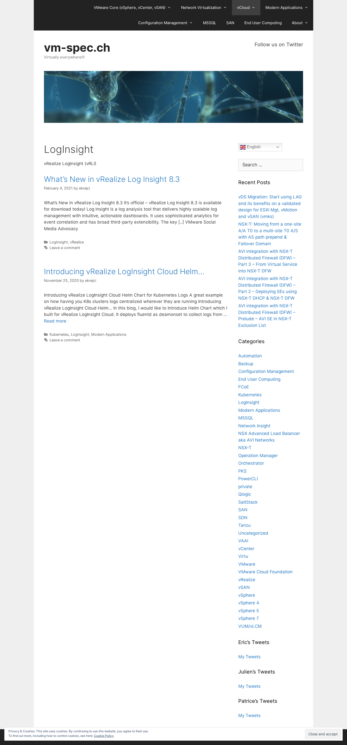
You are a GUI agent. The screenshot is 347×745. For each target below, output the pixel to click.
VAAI (243, 540)
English (253, 147)
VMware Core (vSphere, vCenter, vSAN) (129, 7)
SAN (230, 22)
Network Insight (254, 425)
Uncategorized (253, 533)
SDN (242, 517)
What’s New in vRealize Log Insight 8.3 (112, 179)
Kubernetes (59, 334)
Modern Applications (284, 7)
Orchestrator (251, 463)
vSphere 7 (248, 618)
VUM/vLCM (250, 626)
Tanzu (244, 525)
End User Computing (263, 22)
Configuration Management (162, 22)
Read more (55, 321)
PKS (242, 471)
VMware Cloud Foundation (265, 571)
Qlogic (244, 494)
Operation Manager (258, 455)
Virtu (243, 556)
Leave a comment (65, 247)
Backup (245, 363)
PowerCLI (248, 478)
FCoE (243, 386)
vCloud (243, 7)
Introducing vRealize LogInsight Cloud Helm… (124, 271)
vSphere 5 (248, 610)
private (245, 486)
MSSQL (209, 22)
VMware (246, 564)
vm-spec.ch (77, 47)
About (297, 22)
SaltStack (248, 502)
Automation (250, 355)
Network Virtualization (201, 7)
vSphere (246, 595)
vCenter (246, 548)
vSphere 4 (248, 602)
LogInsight (59, 242)
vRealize (77, 242)
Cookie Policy (104, 736)
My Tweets (249, 656)
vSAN (244, 587)
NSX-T (244, 447)
